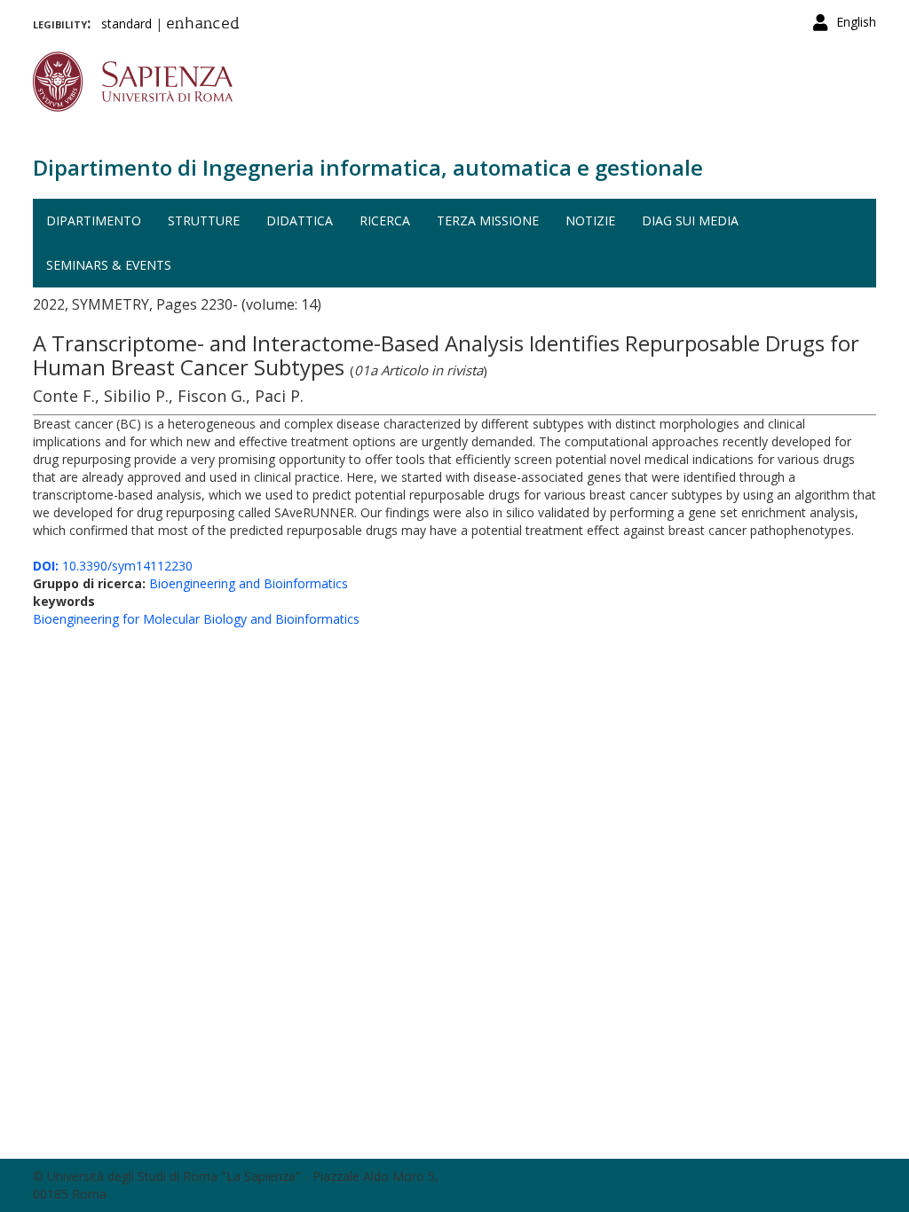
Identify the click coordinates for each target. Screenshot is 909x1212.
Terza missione (488, 220)
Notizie (590, 220)
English (856, 21)
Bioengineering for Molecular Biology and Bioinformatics (196, 618)
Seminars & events (108, 264)
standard (126, 23)
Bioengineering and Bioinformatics (248, 583)
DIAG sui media (690, 220)
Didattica (299, 220)
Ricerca (385, 220)
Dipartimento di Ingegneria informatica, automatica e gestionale (368, 167)
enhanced (203, 25)
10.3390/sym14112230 (113, 565)
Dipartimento (93, 220)
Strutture (204, 220)
